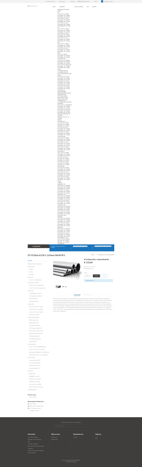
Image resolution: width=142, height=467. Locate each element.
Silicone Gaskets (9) (33, 322)
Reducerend (60, 227)
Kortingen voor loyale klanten (34, 439)
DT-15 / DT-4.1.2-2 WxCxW (64, 218)
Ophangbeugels (61, 243)
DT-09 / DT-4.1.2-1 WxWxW (64, 185)
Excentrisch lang (61, 166)
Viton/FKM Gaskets (62, 94)
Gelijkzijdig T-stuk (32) (34, 376)
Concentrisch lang (61, 136)
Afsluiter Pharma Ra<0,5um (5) (35, 264)
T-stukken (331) (31, 373)
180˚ (59, 42)
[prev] (53, 285)
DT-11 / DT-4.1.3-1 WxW (63, 122)
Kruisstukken (60, 103)
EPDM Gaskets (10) (33, 320)
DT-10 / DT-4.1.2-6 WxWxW (64, 196)
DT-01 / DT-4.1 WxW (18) (35, 280)
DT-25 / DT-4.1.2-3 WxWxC (64, 239)
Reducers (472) (31, 357)
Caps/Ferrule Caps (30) (33, 282)
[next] (81, 285)
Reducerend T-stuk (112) (35, 379)
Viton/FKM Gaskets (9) (34, 325)
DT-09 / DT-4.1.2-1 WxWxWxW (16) (37, 346)
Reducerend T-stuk (62, 194)
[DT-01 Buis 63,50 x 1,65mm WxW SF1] (67, 270)
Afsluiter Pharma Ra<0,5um (64, 9)
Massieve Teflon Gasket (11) (36, 333)
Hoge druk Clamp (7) (34, 301)
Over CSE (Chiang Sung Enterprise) (36, 446)
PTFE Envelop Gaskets (62, 96)
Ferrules (59, 75)
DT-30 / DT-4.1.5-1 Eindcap (64, 60)
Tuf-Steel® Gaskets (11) (35, 338)
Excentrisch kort (61, 151)
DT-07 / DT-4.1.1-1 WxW (63, 28)
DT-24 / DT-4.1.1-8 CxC (63, 48)
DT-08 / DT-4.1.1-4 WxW (63, 14)
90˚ (58, 27)
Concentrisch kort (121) (34, 360)
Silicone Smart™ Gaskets (63, 97)
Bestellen (96, 275)
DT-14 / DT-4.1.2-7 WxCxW (64, 228)
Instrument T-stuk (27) (34, 381)
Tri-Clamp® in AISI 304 (63, 72)
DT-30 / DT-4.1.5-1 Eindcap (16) (36, 285)
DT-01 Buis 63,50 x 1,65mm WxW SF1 (106, 254)
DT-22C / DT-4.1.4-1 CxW (63, 85)
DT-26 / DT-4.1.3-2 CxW (63, 131)
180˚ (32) (31, 274)
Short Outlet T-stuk (62, 215)
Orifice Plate (68, 102)
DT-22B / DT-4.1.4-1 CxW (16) (36, 309)
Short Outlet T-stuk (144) (35, 384)
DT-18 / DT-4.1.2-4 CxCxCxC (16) (37, 349)
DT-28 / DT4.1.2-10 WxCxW (64, 206)
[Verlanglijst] (102, 275)
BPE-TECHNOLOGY (76, 460)
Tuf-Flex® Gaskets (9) (34, 336)
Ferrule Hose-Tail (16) (34, 314)
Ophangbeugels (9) (32, 389)
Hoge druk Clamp (67, 73)
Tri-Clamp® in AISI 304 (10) (35, 296)
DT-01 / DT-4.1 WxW (62, 54)
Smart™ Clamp (61, 73)
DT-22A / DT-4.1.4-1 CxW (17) (36, 306)
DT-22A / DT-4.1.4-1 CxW (63, 76)
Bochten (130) (31, 266)
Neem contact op (33, 397)
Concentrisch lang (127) (34, 362)
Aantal (85, 272)
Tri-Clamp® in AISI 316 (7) (35, 293)
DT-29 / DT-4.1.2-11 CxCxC (64, 210)
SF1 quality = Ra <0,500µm (63, 124)
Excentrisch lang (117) (34, 368)
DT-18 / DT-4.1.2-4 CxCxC (63, 190)
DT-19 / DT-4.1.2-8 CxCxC (63, 200)
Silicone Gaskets (67, 93)
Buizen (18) (30, 277)
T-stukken (60, 182)
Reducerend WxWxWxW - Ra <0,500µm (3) (39, 352)
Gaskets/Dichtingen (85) (33, 317)
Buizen (59, 52)
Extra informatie (88, 294)
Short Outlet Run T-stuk (63, 237)
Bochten (59, 11)
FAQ (29, 441)
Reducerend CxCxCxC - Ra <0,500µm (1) (38, 354)
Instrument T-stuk (61, 204)
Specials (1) (30, 370)
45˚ (58, 12)
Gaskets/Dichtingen (62, 91)
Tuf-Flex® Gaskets (62, 100)
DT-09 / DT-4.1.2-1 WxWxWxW (65, 105)
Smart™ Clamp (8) (33, 298)
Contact (75, 437)
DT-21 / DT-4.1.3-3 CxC (63, 127)
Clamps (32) (30, 290)
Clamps (59, 69)
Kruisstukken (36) (32, 344)
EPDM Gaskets (61, 93)
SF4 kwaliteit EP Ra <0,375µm (64, 25)
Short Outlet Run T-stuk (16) (36, 387)
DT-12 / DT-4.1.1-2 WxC (63, 33)
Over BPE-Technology (33, 444)
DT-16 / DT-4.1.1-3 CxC (63, 37)
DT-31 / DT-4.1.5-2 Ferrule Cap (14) (37, 288)
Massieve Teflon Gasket (63, 99)
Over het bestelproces (33, 437)
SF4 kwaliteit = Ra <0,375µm (64, 17)
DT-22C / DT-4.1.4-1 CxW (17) (36, 312)
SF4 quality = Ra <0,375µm (63, 125)
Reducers (60, 119)
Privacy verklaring (32, 452)
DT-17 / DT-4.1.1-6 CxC (63, 23)
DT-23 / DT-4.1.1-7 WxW (63, 43)
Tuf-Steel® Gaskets (62, 102)
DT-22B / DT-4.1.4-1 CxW (63, 81)
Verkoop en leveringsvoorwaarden (36, 450)
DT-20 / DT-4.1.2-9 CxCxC (63, 233)
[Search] (113, 7)
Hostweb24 (73, 461)
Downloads (30, 448)
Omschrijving (77, 294)
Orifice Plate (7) (32, 341)
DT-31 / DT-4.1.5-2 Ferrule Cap (64, 64)
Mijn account (54, 437)
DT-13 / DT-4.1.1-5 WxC (63, 18)
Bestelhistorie (54, 439)
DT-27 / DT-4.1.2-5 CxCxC (63, 222)
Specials (59, 181)
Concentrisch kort (61, 121)
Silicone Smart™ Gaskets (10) (36, 330)
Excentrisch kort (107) (34, 365)
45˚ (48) (31, 269)
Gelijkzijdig (60, 216)
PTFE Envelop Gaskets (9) (35, 328)
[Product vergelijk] (105, 275)
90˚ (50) (31, 272)
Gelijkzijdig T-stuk (61, 184)
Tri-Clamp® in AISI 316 (63, 70)
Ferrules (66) (31, 304)
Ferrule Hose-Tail (61, 90)
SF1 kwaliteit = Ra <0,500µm (64, 15)
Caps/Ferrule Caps (62, 58)
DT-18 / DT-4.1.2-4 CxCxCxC (64, 109)
